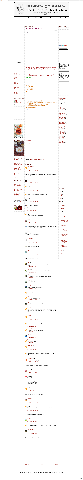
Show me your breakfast (35, 157)
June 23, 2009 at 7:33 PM (32, 342)
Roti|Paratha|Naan (62, 133)
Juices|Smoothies (62, 118)
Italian (15, 82)
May (62, 250)
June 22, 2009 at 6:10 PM (32, 182)
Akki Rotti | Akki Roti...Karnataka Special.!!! (64, 241)
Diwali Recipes (16, 183)
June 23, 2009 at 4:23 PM (32, 326)
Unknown (28, 212)
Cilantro (28, 269)
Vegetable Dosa (63, 225)
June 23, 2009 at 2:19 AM (32, 272)
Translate (21, 201)
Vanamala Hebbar (30, 358)
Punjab (15, 92)
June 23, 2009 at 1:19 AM (32, 254)
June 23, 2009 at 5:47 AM (32, 294)
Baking (60, 99)
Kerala (15, 84)
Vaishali (28, 351)
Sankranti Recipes (17, 193)
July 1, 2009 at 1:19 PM (32, 433)
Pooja (28, 179)
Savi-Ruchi (29, 315)
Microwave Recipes (17, 169)
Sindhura (28, 185)
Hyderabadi (16, 78)
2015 (61, 194)
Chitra (28, 334)
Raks (28, 296)
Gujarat (15, 77)
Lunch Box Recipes (17, 167)
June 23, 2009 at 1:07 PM (32, 305)
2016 (61, 192)
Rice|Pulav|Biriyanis (62, 132)
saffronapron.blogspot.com (31, 274)
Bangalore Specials (17, 74)
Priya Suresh (29, 166)
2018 (61, 189)
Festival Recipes (17, 163)
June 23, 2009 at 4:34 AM (32, 283)
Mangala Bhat (29, 238)
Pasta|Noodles (61, 128)
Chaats (60, 103)
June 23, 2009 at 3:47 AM (32, 277)
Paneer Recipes (61, 127)
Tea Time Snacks (61, 143)
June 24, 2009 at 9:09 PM (32, 410)
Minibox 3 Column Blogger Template (37, 473)
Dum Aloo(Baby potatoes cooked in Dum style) (64, 217)
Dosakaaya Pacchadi (64, 244)
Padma (28, 219)
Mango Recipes (16, 168)
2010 (61, 201)
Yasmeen (28, 369)
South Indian (16, 93)
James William (44, 473)
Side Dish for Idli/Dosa (62, 137)
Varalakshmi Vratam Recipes (19, 195)
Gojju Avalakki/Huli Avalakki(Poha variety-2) (64, 231)
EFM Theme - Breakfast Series (34, 159)
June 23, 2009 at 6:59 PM (32, 337)
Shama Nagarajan (30, 257)
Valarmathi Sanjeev (30, 339)
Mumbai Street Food (62, 123)
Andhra (15, 73)
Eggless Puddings (62, 113)
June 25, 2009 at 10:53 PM (32, 421)
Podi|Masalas (61, 131)
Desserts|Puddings (62, 109)
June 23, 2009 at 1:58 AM (32, 266)
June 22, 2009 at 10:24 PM (32, 229)
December (62, 204)
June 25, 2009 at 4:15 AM (32, 415)
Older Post (55, 464)
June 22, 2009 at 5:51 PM (32, 177)
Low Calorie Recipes (17, 165)
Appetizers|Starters (62, 98)
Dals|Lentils (61, 107)
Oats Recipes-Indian (62, 124)
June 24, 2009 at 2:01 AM (32, 361)
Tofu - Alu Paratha (63, 226)
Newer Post (27, 464)
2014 (61, 195)
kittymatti (28, 280)
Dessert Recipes (61, 108)
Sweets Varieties (61, 142)
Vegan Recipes (16, 174)
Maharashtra (16, 86)
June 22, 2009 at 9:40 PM (32, 201)
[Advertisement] (41, 21)
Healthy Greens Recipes (18, 164)
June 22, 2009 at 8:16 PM (32, 190)
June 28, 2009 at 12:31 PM (32, 426)
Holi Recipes (16, 188)
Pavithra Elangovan (30, 307)
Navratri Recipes (17, 190)
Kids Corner (61, 119)
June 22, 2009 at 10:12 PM (32, 222)
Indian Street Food (62, 117)
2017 (61, 191)
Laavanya (29, 398)
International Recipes (17, 81)
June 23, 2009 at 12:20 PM (32, 299)
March (62, 253)
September (63, 208)
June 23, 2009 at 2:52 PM (32, 319)
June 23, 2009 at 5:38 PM (32, 331)
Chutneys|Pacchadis (62, 104)
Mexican (15, 88)
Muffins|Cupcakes (62, 122)
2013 (61, 197)
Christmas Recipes (17, 181)
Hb (27, 387)
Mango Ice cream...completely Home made (64, 237)
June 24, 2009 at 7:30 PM (32, 402)
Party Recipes (16, 173)
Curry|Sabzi (61, 105)
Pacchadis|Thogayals (62, 126)
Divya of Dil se (45, 157)
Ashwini (28, 418)
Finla (28, 250)
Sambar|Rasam (61, 136)
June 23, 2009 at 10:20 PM (32, 349)
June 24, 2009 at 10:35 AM (32, 372)
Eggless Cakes (61, 112)
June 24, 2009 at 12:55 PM (32, 390)
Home (42, 464)
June (62, 212)
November (62, 205)
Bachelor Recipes (17, 159)
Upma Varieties (61, 145)
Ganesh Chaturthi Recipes (18, 185)
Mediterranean (16, 87)
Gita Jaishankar (29, 345)
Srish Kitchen (43, 159)
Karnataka (16, 83)
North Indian (16, 91)
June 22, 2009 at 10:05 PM (32, 210)
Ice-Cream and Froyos (62, 114)
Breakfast (60, 100)
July (61, 211)
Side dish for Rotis (62, 138)
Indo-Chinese (16, 79)
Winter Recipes (16, 177)
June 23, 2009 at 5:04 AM (32, 288)
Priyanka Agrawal (30, 302)
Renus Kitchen (29, 291)
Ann (28, 198)
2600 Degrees (49, 473)
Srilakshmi (29, 231)
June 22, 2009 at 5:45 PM (32, 170)
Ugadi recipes (16, 194)
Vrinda (28, 262)
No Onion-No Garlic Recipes (18, 172)
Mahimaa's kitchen (30, 285)
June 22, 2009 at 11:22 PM (32, 242)
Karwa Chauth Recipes (18, 189)
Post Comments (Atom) (33, 466)
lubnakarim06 (29, 328)
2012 (61, 198)
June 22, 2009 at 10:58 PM (32, 235)
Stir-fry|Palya (61, 141)
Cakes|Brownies (61, 102)
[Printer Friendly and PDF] (55, 30)
